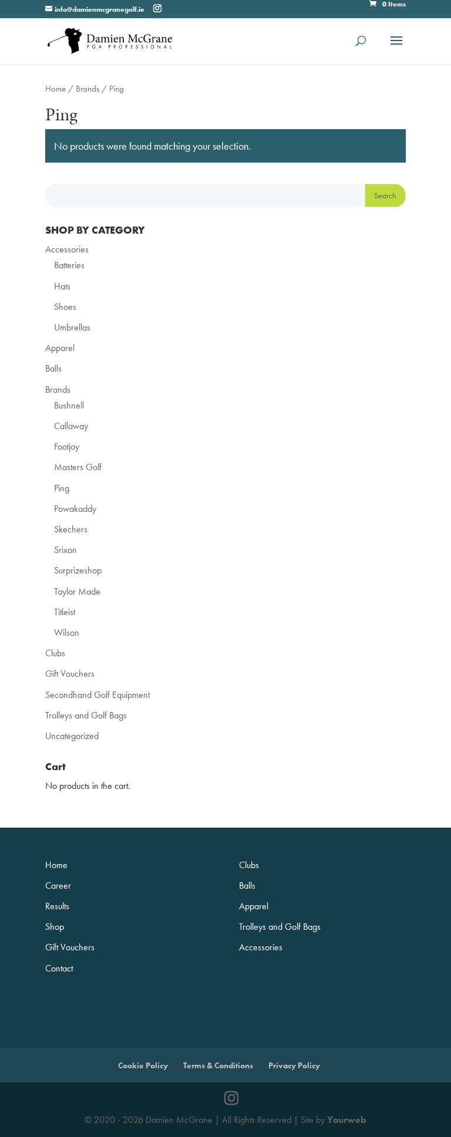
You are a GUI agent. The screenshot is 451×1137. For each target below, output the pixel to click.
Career (58, 885)
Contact (59, 968)
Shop (54, 926)
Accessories (67, 249)
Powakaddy (75, 508)
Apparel (60, 348)
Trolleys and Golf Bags (86, 715)
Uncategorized (72, 736)
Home (55, 88)
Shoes (65, 307)
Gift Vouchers (70, 673)
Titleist (64, 612)
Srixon (65, 550)
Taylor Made (77, 591)
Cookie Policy (143, 1065)
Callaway (71, 426)
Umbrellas (72, 327)
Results (57, 906)
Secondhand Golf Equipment (97, 695)
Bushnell (69, 405)
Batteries (69, 265)
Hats (62, 286)
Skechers (70, 529)
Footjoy (66, 446)
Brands (87, 88)
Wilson (66, 632)
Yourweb (346, 1120)
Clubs (55, 653)
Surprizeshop (78, 570)
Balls (53, 368)
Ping (61, 488)
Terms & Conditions (218, 1065)
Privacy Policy (294, 1065)
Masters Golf (78, 467)
